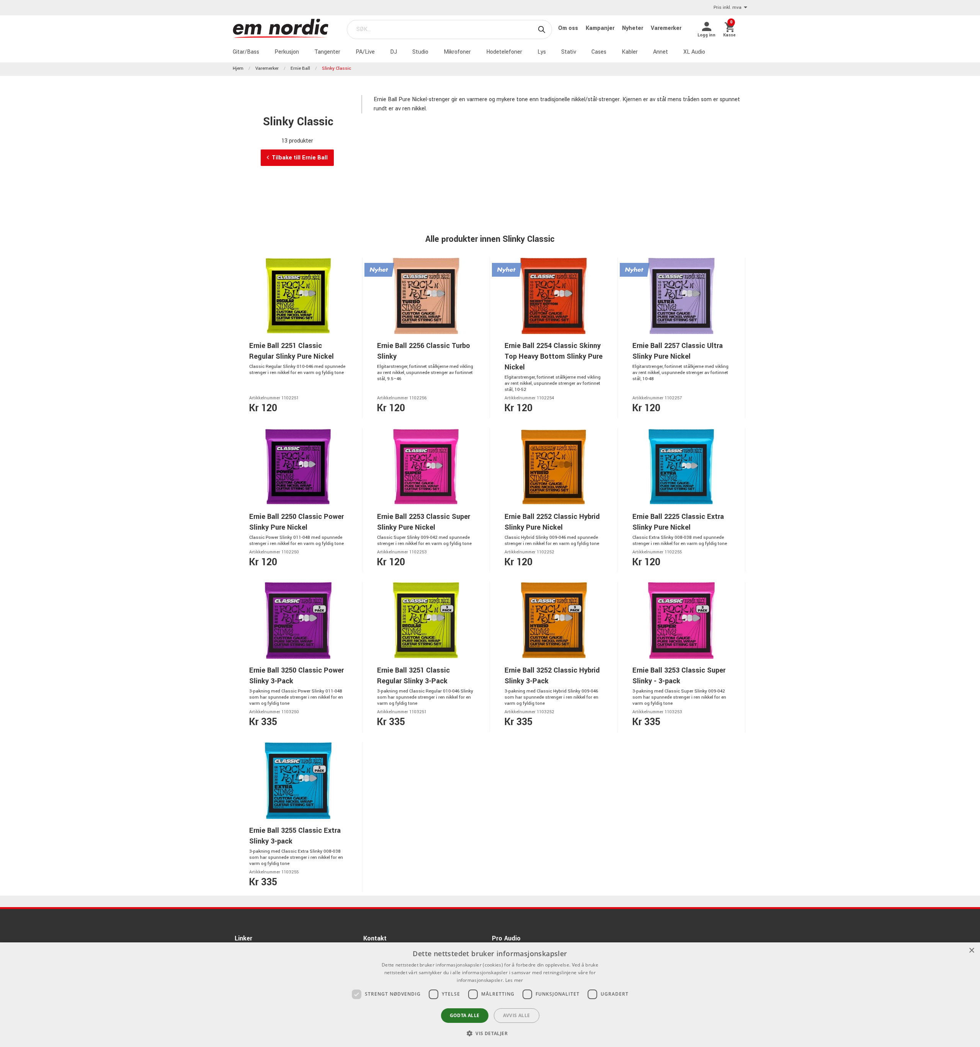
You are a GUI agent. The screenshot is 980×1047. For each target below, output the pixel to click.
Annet (660, 52)
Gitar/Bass (246, 52)
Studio (420, 52)
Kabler (630, 52)
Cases (598, 52)
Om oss (569, 28)
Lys (541, 52)
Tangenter (327, 52)
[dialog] (490, 994)
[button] (490, 1033)
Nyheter (633, 28)
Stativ (568, 52)
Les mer (514, 980)
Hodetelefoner (504, 52)
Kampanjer (601, 28)
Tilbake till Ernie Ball (300, 158)
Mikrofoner (457, 52)
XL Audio (694, 52)
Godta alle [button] (465, 1015)
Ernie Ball (300, 68)
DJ (393, 52)
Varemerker (666, 28)
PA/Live (365, 52)
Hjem (238, 68)
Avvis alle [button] (516, 1015)
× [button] (971, 950)
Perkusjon (286, 52)
